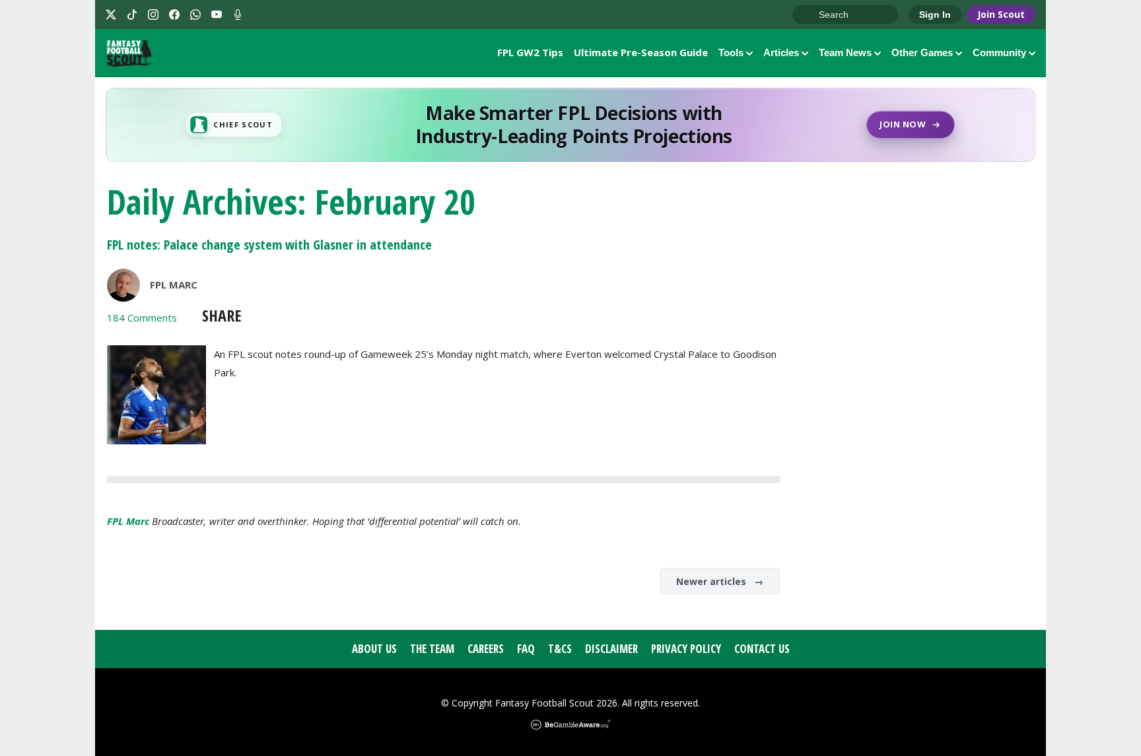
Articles (781, 52)
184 (142, 317)
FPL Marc (173, 284)
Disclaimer (611, 648)
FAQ (526, 648)
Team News (845, 52)
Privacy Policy (686, 648)
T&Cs (560, 648)
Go (809, 15)
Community (999, 52)
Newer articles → (719, 581)
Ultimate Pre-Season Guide (641, 52)
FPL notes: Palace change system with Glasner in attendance (269, 245)
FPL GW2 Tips (530, 52)
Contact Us (762, 648)
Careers (485, 648)
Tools (730, 52)
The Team (432, 648)
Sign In (935, 14)
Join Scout (1001, 14)
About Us (374, 648)
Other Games (922, 52)
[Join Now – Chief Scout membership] (570, 124)
